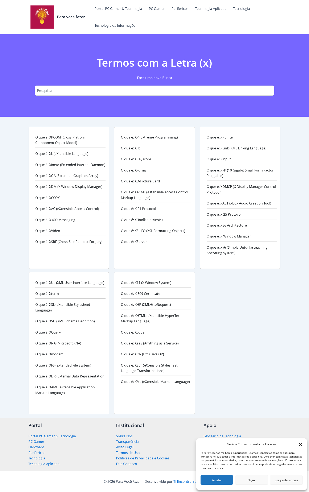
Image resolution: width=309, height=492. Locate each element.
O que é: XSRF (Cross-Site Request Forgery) (69, 241)
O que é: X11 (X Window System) (146, 282)
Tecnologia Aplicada (210, 8)
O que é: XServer (134, 241)
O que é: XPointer (220, 137)
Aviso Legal (124, 447)
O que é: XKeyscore (136, 159)
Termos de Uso (128, 452)
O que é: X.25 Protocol (224, 214)
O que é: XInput (219, 159)
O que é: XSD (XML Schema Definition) (65, 321)
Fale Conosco (126, 464)
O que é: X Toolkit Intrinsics (142, 220)
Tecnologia (241, 8)
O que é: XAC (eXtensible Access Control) (67, 208)
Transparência (127, 441)
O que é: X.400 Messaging (55, 220)
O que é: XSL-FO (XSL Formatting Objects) (153, 230)
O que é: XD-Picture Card (140, 181)
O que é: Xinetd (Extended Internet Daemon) (70, 164)
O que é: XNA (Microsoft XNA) (58, 343)
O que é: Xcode (132, 332)
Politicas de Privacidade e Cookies (142, 458)
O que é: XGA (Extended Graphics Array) (66, 175)
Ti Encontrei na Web (189, 481)
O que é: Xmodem (49, 354)
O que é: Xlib (130, 148)
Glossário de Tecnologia (222, 436)
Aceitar (217, 480)
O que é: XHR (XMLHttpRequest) (146, 304)
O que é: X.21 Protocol (138, 208)
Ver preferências (286, 480)
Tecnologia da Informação (115, 25)
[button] (300, 444)
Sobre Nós (124, 436)
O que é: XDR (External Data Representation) (70, 376)
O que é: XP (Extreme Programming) (149, 137)
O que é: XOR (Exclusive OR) (142, 354)
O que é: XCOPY (47, 197)
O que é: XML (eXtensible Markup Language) (155, 381)
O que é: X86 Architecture (227, 225)
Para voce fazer (71, 16)
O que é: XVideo (47, 230)
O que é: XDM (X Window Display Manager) (68, 186)
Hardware (36, 447)
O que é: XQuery (48, 332)
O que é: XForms (134, 170)
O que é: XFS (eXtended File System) (63, 365)
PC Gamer (157, 8)
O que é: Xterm (47, 293)
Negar (251, 480)
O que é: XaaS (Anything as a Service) (150, 343)
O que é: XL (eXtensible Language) (61, 153)
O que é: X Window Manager (229, 236)
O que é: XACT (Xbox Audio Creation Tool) (239, 203)
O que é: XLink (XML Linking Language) (236, 148)
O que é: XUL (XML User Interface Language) (69, 282)
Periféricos (180, 8)
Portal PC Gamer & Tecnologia (118, 8)
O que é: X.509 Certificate (140, 293)
